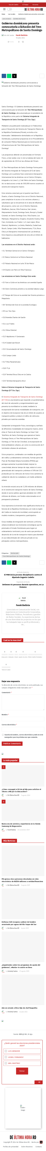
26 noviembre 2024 (23, 830)
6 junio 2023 (25, 928)
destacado (14, 553)
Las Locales (7, 19)
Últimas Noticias (19, 19)
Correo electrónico (9, 725)
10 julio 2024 (20, 38)
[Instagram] (23, 629)
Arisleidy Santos (13, 971)
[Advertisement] (23, 59)
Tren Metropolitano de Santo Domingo (16, 556)
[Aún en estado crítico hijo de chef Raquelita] (23, 990)
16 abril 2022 (23, 1012)
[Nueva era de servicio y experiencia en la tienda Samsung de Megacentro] (23, 810)
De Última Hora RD (13, 795)
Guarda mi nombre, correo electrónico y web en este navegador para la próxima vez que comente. (23, 736)
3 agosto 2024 (25, 795)
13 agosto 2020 (24, 971)
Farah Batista (21, 35)
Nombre (5, 715)
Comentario (7, 692)
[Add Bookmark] (41, 76)
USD (20, 1034)
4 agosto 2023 (25, 885)
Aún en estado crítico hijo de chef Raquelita (19, 1008)
